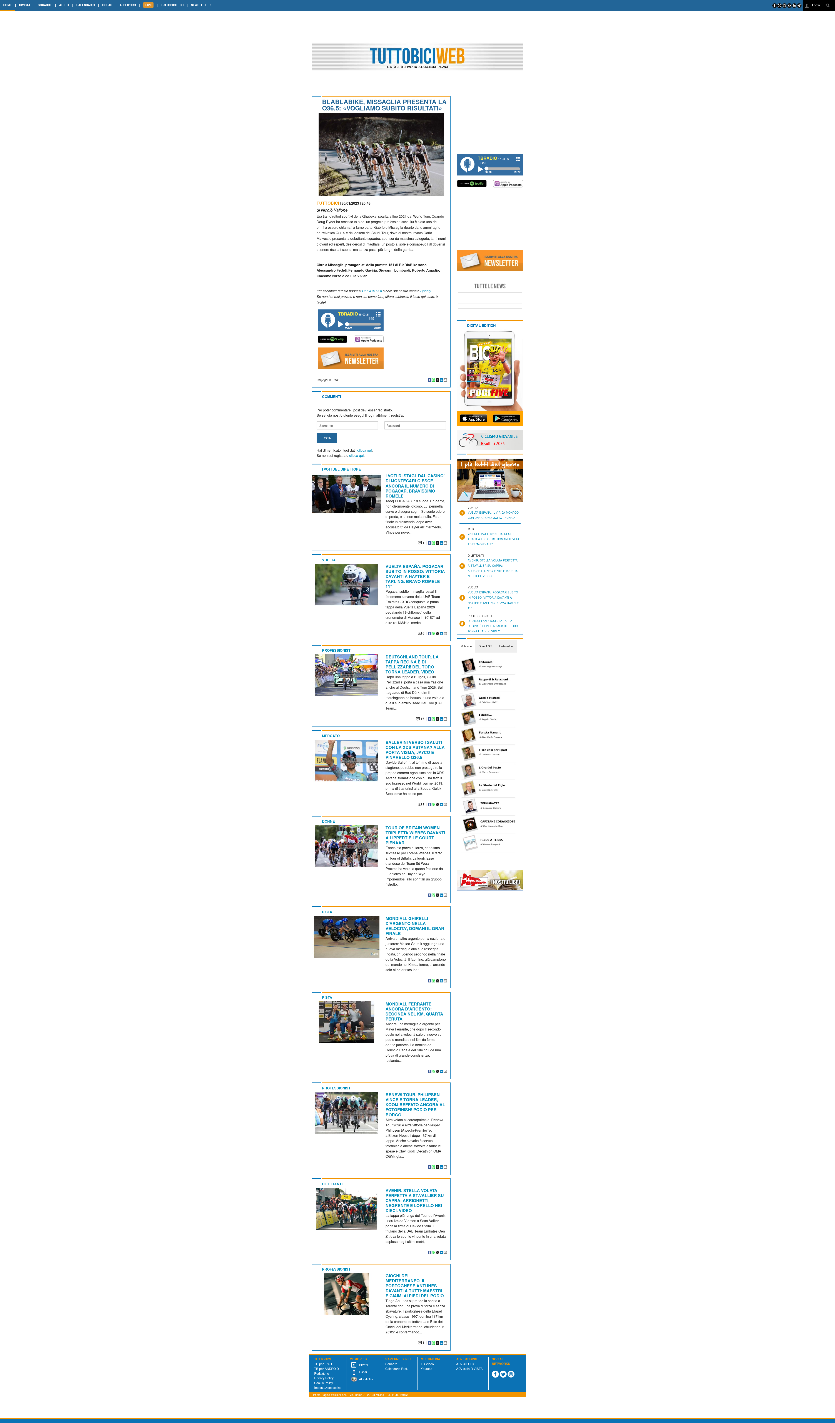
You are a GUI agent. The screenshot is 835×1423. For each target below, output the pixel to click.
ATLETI (64, 5)
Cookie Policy (323, 1382)
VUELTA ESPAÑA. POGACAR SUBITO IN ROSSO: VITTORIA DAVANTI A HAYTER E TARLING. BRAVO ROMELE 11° (415, 576)
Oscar (362, 1372)
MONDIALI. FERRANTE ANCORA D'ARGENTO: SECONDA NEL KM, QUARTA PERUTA (414, 1011)
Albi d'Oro (365, 1379)
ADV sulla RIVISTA (469, 1368)
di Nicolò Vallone (332, 210)
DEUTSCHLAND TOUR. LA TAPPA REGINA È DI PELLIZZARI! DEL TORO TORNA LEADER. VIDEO (412, 664)
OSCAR (107, 5)
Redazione (321, 1373)
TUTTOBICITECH (172, 5)
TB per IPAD (323, 1363)
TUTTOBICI (328, 203)
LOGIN (327, 438)
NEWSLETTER (200, 5)
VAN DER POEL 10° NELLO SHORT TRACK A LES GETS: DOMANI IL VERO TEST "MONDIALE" (494, 539)
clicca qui (364, 450)
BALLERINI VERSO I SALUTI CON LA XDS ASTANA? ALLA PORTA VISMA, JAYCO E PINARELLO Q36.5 (415, 749)
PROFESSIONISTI (336, 650)
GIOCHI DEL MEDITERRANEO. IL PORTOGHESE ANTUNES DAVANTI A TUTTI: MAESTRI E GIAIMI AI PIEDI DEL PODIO (415, 1286)
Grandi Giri (485, 646)
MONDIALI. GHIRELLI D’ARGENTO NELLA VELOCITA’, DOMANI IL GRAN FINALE (415, 925)
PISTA (327, 911)
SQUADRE (45, 5)
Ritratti (363, 1364)
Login (815, 5)
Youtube (426, 1368)
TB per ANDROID (326, 1368)
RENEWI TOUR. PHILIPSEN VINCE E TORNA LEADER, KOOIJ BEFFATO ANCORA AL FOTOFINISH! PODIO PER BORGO (415, 1104)
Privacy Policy (324, 1378)
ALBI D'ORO (128, 5)
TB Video (427, 1363)
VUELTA (329, 559)
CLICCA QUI (372, 290)
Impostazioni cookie (327, 1387)
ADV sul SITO (465, 1363)
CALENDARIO (85, 5)
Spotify (425, 290)
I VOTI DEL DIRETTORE (341, 469)
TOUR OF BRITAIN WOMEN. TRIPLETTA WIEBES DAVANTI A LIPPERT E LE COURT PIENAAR (415, 835)
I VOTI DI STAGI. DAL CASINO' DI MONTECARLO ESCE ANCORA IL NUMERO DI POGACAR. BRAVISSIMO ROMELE (415, 486)
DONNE (328, 821)
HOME (7, 5)
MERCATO (331, 735)
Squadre (391, 1363)
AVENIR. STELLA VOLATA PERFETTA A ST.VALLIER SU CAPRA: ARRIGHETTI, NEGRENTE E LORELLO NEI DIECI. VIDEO (415, 1200)
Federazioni (506, 646)
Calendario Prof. (396, 1368)
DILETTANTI (332, 1183)
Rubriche (466, 646)
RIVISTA (24, 5)
